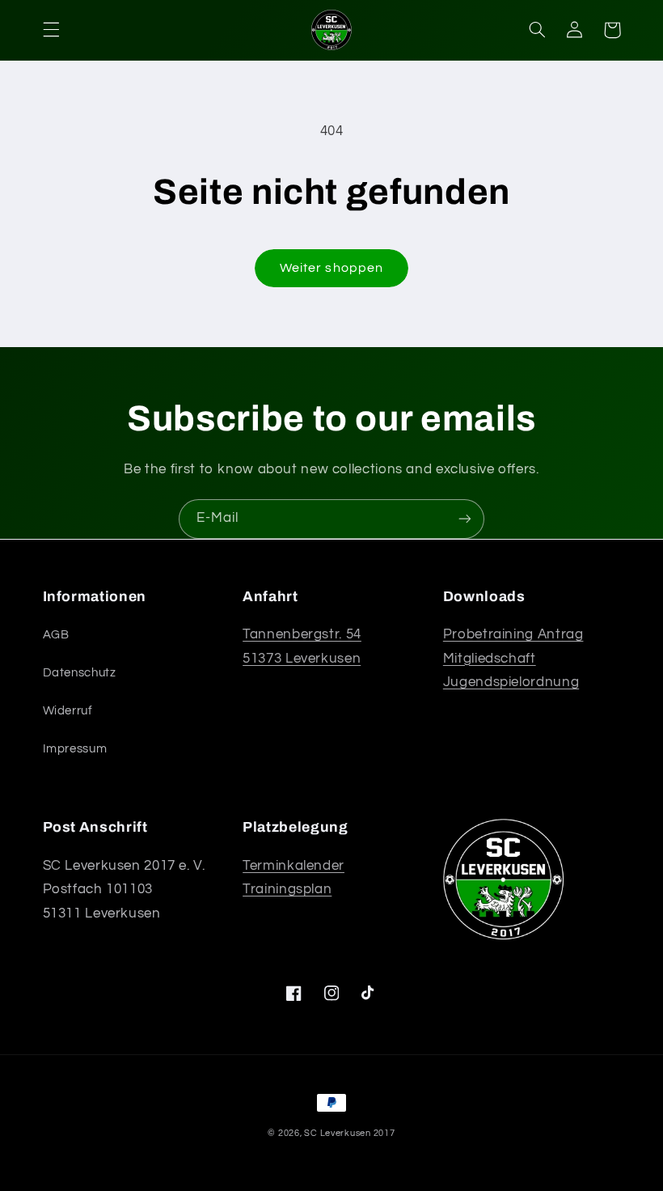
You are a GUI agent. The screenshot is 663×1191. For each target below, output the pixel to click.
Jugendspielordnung (511, 682)
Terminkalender (293, 865)
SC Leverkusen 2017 (349, 1133)
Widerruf (68, 711)
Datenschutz (79, 673)
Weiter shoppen (331, 267)
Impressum (75, 749)
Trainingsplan (287, 889)
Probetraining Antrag (513, 634)
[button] (51, 30)
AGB (56, 635)
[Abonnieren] (465, 519)
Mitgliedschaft (489, 658)
